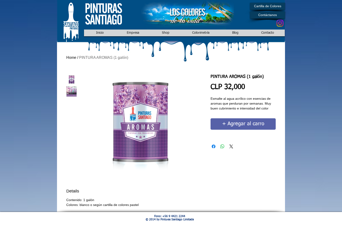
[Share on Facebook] (213, 146)
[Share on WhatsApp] (222, 146)
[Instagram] (280, 23)
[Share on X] (231, 146)
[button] (267, 6)
